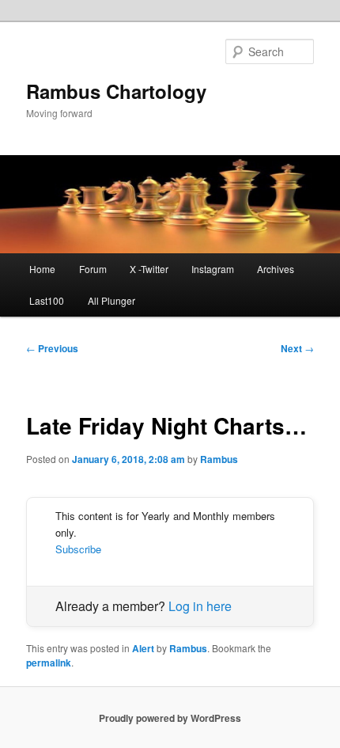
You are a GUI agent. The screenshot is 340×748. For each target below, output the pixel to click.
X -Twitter (149, 268)
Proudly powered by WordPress (170, 718)
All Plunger (111, 300)
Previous (52, 348)
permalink (48, 662)
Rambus (219, 459)
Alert (143, 648)
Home (42, 268)
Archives (275, 268)
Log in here (200, 606)
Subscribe (78, 548)
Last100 (46, 300)
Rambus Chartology (116, 91)
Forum (93, 268)
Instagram (212, 268)
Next (297, 348)
